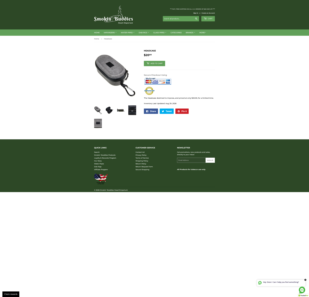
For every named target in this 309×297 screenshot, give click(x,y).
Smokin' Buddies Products (105, 155)
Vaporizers (109, 33)
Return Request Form (144, 167)
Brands (190, 33)
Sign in (195, 13)
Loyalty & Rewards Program (105, 158)
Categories (176, 33)
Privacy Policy (141, 155)
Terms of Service (142, 158)
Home (97, 33)
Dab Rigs (143, 33)
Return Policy (141, 164)
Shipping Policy (142, 161)
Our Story (98, 161)
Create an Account (208, 13)
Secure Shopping (142, 169)
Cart (209, 19)
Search (97, 152)
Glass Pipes (159, 33)
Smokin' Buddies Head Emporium (114, 190)
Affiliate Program (101, 169)
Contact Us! (140, 152)
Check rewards (11, 294)
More (202, 33)
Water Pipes (127, 33)
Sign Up (210, 160)
